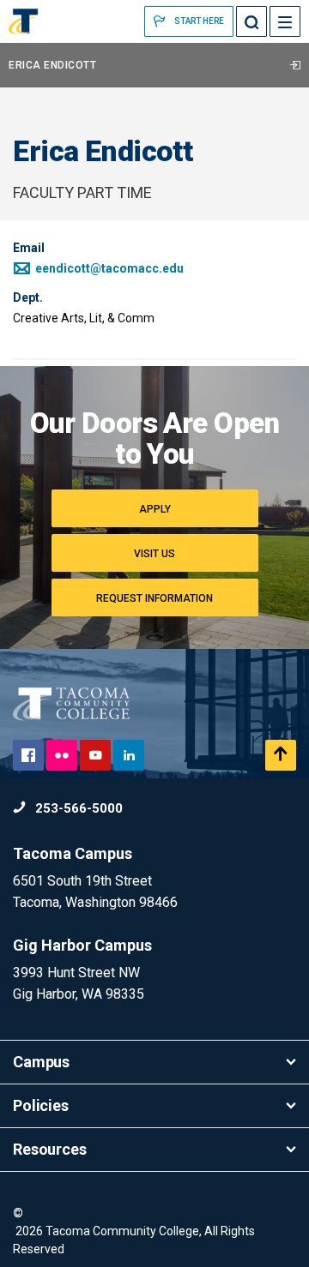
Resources (50, 1149)
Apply (155, 509)
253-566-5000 (77, 808)
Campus (41, 1062)
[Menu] (285, 21)
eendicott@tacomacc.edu (108, 268)
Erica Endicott (52, 65)
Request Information (154, 598)
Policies (41, 1105)
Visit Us (154, 554)
